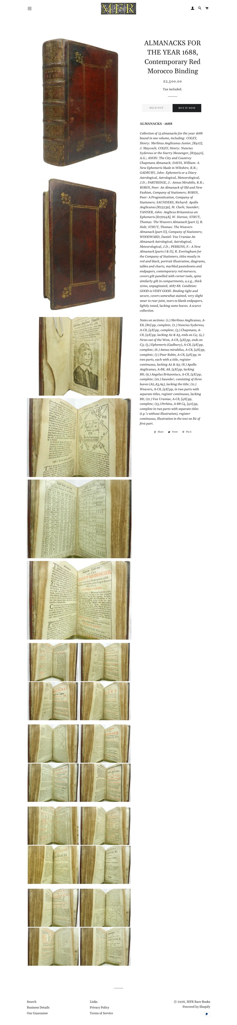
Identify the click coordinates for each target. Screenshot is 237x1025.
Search (31, 1002)
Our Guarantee (37, 1013)
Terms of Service (101, 1013)
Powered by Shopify (196, 1007)
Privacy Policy (99, 1008)
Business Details (38, 1008)
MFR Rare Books (198, 1002)
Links (93, 1002)
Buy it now (187, 108)
